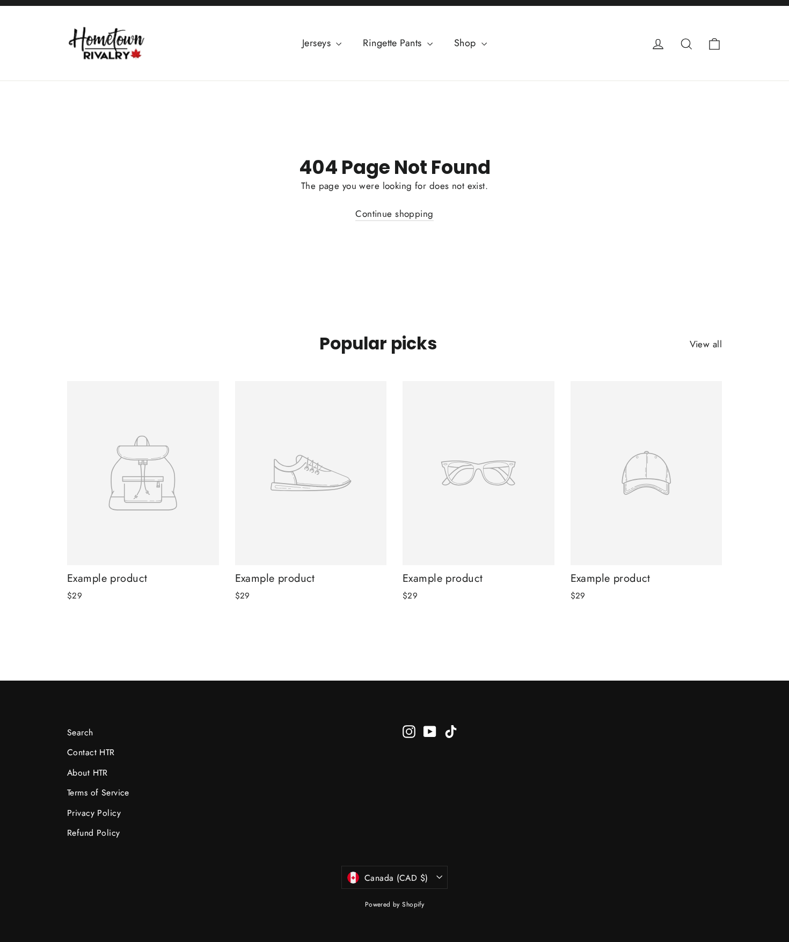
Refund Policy (93, 833)
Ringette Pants (393, 43)
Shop (466, 43)
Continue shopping (394, 213)
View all (706, 344)
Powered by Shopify (395, 904)
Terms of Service (98, 792)
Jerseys (317, 43)
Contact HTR (91, 752)
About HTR (87, 772)
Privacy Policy (94, 813)
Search (80, 732)
